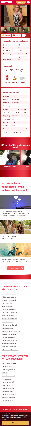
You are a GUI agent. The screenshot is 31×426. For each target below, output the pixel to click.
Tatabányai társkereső (9, 343)
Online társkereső (7, 379)
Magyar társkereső (8, 382)
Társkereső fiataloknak (9, 394)
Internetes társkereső (9, 397)
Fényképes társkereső (9, 363)
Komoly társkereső (8, 385)
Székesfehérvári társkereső (11, 331)
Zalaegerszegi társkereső (10, 350)
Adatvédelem (7, 409)
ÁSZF (15, 409)
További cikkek (14, 268)
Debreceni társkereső (9, 300)
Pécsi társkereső (7, 322)
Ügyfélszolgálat (23, 409)
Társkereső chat (7, 366)
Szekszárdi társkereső (9, 334)
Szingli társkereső (7, 391)
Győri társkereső (7, 306)
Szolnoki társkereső (8, 337)
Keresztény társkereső (9, 369)
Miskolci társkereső (8, 315)
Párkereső (5, 373)
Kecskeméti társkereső (9, 312)
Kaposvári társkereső (9, 309)
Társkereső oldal (7, 401)
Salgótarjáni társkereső (9, 325)
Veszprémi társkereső (9, 347)
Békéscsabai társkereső (9, 297)
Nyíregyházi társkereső (9, 319)
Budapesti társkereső (9, 294)
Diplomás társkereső (8, 376)
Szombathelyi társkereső (10, 340)
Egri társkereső (7, 303)
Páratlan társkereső (8, 388)
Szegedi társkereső (8, 328)
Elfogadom (15, 423)
